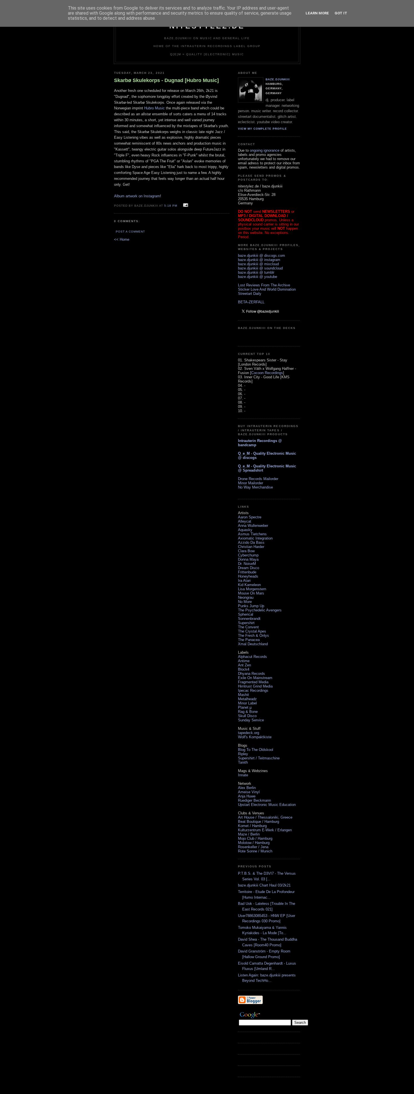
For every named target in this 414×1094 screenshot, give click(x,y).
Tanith (243, 762)
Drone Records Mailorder (258, 479)
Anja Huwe (246, 796)
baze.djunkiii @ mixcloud (258, 264)
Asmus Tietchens (252, 534)
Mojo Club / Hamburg (255, 838)
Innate (243, 775)
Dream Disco (248, 568)
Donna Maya (248, 559)
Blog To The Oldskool (255, 750)
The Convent (248, 627)
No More (245, 602)
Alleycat (244, 521)
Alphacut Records (252, 657)
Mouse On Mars (251, 593)
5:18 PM (170, 205)
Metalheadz (247, 699)
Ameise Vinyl (249, 792)
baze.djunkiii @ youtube (257, 277)
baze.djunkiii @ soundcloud (260, 268)
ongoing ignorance (264, 150)
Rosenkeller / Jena (253, 847)
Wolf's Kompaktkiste (254, 737)
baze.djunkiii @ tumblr (256, 272)
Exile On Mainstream (255, 678)
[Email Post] (185, 205)
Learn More (317, 13)
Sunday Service (251, 720)
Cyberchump (248, 555)
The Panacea (249, 640)
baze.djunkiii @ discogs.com (261, 255)
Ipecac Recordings (253, 690)
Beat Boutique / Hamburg (258, 821)
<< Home (121, 239)
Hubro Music (154, 108)
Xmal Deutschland (253, 644)
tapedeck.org (248, 733)
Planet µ (244, 707)
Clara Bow (246, 551)
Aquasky (245, 530)
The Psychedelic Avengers (260, 610)
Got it (341, 13)
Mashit (243, 695)
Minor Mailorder (250, 483)
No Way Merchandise (255, 487)
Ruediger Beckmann (254, 800)
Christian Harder (251, 547)
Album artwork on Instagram (137, 196)
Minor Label (247, 703)
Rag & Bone (248, 712)
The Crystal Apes (252, 631)
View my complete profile (262, 128)
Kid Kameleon (249, 585)
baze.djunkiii (278, 79)
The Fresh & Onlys (253, 635)
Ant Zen (244, 665)
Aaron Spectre (249, 517)
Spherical (245, 614)
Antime (244, 661)
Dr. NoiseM (247, 564)
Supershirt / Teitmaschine (259, 758)
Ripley (243, 754)
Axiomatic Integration (255, 538)
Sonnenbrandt (249, 618)
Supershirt (246, 623)
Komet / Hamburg (252, 826)
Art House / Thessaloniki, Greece (265, 817)
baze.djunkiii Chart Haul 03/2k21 (264, 885)
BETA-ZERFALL (251, 302)
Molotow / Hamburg (254, 843)
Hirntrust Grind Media (255, 686)
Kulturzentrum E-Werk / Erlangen (265, 830)
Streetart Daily (249, 293)
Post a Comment (130, 231)
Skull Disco (247, 716)
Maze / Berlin (249, 834)
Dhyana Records (251, 673)
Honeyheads (248, 576)
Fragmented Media (253, 682)
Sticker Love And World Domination (267, 289)
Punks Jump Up (251, 606)
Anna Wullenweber (253, 525)
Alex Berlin (247, 788)
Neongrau (245, 597)
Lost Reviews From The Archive (264, 285)
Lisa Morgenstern (252, 589)
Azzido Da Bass (251, 542)
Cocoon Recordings (267, 373)
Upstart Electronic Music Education (267, 805)
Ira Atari (244, 580)
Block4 (243, 669)
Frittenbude (247, 572)
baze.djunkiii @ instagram (259, 260)
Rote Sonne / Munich (255, 851)
